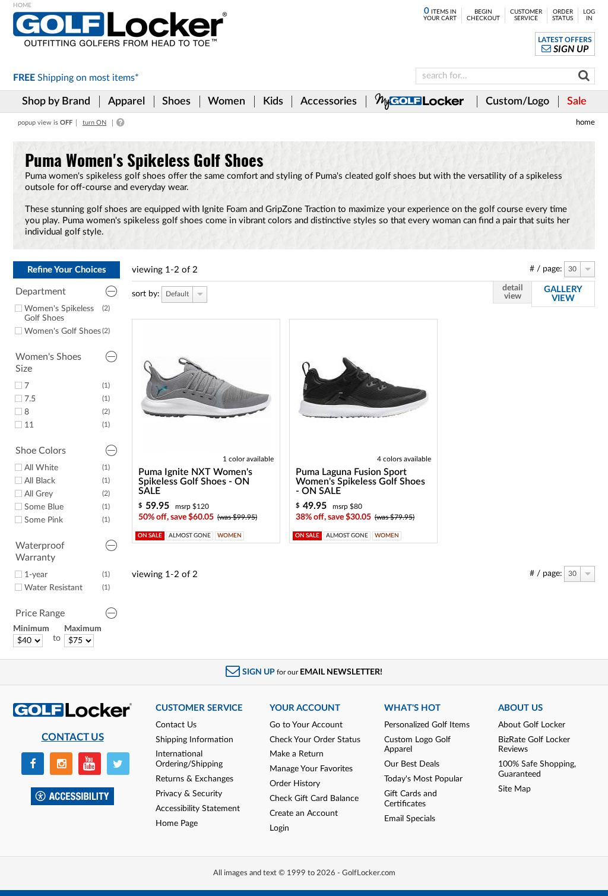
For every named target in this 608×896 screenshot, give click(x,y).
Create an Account (304, 813)
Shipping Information (194, 740)
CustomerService (526, 15)
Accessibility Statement (198, 809)
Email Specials (409, 819)
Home (585, 122)
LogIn (589, 15)
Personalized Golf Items (427, 725)
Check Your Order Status (315, 740)
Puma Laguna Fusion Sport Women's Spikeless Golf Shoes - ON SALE (360, 481)
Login (279, 828)
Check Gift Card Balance (314, 798)
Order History (295, 784)
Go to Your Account (306, 725)
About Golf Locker (531, 725)
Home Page (177, 823)
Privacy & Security (189, 794)
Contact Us (176, 725)
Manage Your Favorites (311, 769)
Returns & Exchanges (194, 779)
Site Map (514, 789)
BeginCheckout (483, 15)
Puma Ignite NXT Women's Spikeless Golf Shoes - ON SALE (195, 481)
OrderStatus (562, 15)
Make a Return (297, 754)
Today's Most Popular (423, 779)
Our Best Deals (411, 764)
